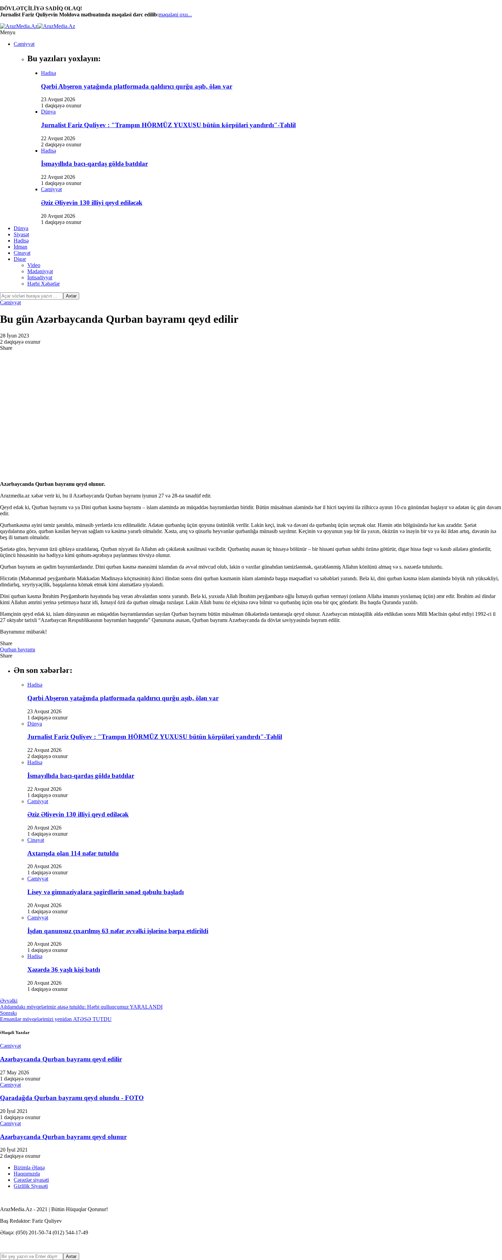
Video (33, 265)
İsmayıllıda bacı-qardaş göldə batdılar (94, 163)
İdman (20, 247)
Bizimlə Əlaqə (29, 1167)
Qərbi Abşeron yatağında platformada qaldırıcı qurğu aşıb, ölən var (136, 86)
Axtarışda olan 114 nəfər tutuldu (73, 853)
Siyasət (21, 234)
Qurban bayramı (17, 649)
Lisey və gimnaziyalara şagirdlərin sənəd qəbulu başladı (105, 892)
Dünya (21, 228)
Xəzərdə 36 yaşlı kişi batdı (63, 969)
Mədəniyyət (40, 271)
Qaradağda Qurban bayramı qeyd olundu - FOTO (72, 1097)
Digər (20, 259)
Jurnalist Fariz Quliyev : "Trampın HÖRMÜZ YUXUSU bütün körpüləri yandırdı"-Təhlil (168, 125)
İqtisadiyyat (39, 277)
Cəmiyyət (24, 44)
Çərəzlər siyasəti (31, 1180)
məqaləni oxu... (175, 14)
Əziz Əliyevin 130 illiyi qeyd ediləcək (91, 202)
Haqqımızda (27, 1174)
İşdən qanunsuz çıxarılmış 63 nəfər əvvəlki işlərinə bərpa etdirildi (117, 930)
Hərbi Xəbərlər (43, 284)
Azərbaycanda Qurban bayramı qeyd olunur (63, 1136)
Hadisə (21, 240)
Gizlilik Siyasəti (31, 1186)
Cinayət (22, 253)
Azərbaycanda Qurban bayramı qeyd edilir (61, 1059)
